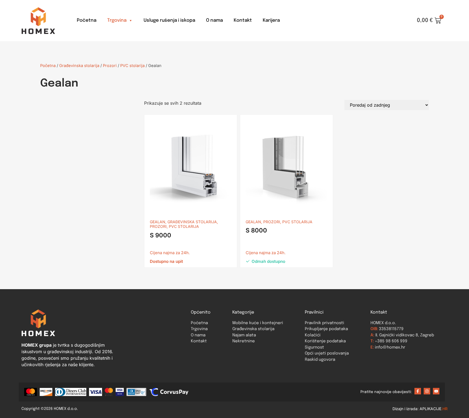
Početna (86, 20)
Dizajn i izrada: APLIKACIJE (420, 408)
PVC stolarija (132, 65)
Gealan (157, 221)
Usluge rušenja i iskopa (169, 20)
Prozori (110, 65)
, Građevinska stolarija (191, 221)
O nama (214, 20)
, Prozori (270, 221)
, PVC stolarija (183, 226)
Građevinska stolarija (79, 65)
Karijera (271, 20)
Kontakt (243, 20)
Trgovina (116, 20)
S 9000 (160, 235)
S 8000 (256, 230)
